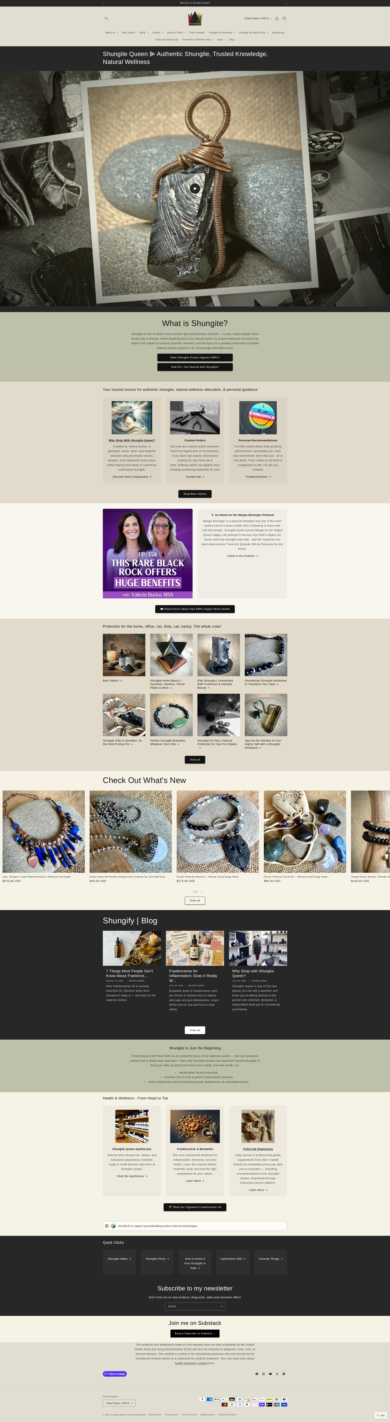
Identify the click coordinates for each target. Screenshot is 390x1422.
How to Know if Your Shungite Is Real (195, 1263)
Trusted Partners (257, 476)
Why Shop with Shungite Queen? (253, 973)
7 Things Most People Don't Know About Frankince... (129, 973)
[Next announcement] (286, 3)
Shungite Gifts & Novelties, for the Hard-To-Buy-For (122, 742)
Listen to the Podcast (241, 555)
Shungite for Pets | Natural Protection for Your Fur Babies (217, 742)
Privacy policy (171, 1415)
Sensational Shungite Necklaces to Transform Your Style (266, 682)
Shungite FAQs (156, 1258)
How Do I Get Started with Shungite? (195, 367)
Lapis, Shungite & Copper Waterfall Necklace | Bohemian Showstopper (37, 877)
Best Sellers (111, 680)
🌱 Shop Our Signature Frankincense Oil (195, 1207)
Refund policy (155, 1415)
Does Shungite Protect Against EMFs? (195, 357)
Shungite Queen (118, 1415)
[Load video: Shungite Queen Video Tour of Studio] (195, 188)
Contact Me (193, 476)
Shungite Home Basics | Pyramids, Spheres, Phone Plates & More (167, 684)
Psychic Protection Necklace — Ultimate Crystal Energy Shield (207, 877)
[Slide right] (202, 891)
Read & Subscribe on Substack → (195, 1333)
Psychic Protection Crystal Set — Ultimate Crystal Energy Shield (295, 877)
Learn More (193, 1180)
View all (195, 759)
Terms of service (189, 1415)
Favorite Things (269, 1258)
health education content (191, 1363)
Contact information (227, 1415)
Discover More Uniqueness (130, 476)
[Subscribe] (221, 1306)
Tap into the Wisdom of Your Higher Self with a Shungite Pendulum (263, 744)
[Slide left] (188, 891)
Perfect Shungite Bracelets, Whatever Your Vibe (168, 742)
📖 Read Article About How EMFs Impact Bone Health (195, 609)
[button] (106, 18)
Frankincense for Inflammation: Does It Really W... (193, 976)
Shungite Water (118, 1258)
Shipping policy (207, 1415)
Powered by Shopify (136, 1415)
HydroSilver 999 (231, 1258)
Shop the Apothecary (130, 1176)
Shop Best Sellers (195, 493)
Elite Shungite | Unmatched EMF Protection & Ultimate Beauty (215, 684)
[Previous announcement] (103, 3)
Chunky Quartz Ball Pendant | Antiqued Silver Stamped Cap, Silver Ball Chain (127, 877)
